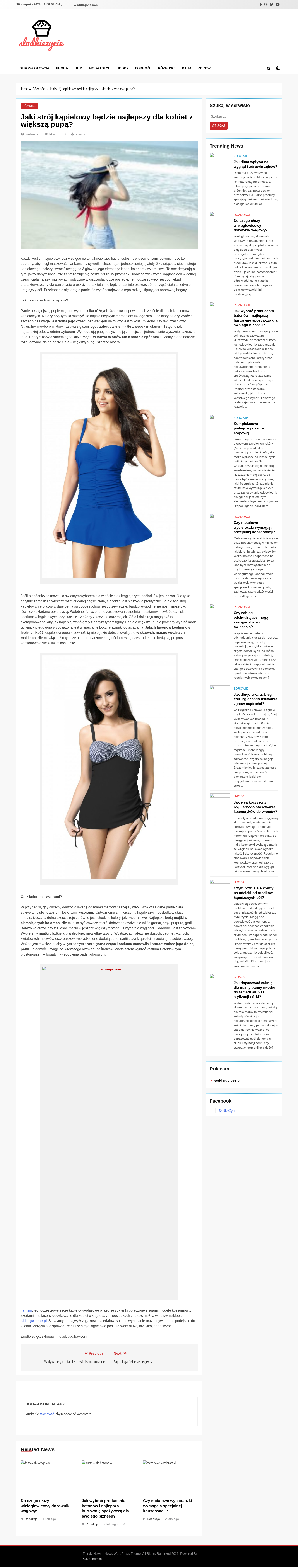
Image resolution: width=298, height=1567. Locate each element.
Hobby (122, 68)
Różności (166, 68)
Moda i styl (99, 68)
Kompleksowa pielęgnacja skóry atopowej (249, 428)
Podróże (143, 68)
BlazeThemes (92, 1558)
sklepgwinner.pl (34, 1321)
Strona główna (34, 68)
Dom (78, 68)
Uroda (62, 68)
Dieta (187, 68)
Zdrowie (206, 68)
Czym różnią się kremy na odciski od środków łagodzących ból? (253, 892)
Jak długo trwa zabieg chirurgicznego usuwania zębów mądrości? (255, 699)
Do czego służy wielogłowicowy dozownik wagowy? (45, 1506)
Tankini (26, 1310)
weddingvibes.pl (86, 5)
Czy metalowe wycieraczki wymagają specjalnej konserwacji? (167, 1506)
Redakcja (31, 134)
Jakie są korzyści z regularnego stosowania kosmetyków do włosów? (255, 807)
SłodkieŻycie (227, 1110)
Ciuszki (240, 977)
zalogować (47, 1414)
